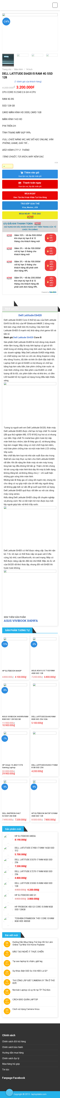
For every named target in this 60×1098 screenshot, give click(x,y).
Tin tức (5, 1069)
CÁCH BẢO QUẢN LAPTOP (25, 999)
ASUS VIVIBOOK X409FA (21, 621)
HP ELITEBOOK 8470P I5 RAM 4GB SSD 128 (44, 814)
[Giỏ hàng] (55, 5)
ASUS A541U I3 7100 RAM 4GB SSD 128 (43, 671)
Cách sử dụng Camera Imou (26, 1009)
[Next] (52, 32)
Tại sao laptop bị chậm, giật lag (27, 961)
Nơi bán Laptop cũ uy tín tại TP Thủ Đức (32, 990)
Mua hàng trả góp (11, 1064)
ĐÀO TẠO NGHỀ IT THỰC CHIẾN (28, 951)
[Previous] (7, 32)
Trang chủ (6, 69)
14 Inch (29, 69)
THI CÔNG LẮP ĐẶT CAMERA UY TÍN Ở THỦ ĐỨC (34, 981)
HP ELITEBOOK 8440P (12, 671)
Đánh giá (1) (11, 308)
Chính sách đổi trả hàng (14, 1041)
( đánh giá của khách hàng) (28, 81)
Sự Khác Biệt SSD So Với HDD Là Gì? (30, 971)
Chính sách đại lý (10, 1058)
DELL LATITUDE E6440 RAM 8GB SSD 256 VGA (43, 717)
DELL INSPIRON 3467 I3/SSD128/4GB (11, 814)
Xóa (56, 163)
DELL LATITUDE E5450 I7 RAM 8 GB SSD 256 (44, 766)
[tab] (8, 303)
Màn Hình (18, 69)
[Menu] (4, 5)
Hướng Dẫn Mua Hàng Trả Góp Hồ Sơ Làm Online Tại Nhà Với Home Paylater (33, 943)
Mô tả (8, 303)
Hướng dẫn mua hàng (13, 1052)
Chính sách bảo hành (12, 1047)
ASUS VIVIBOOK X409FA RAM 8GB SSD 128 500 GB (15, 717)
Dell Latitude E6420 (30, 315)
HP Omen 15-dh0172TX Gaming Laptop (12, 766)
